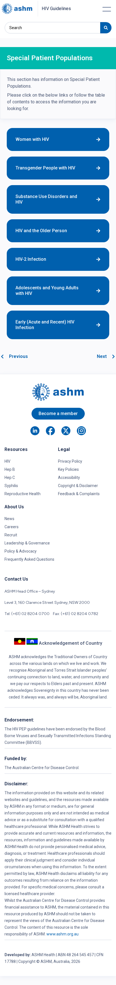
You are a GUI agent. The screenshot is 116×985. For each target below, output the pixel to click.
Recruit (11, 535)
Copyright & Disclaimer (78, 485)
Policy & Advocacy (21, 551)
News (9, 518)
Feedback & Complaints (79, 494)
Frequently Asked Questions (29, 559)
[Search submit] (105, 27)
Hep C (10, 477)
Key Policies (68, 469)
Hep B (10, 469)
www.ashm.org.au (62, 934)
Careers (12, 527)
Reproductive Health (23, 494)
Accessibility (69, 477)
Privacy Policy (70, 461)
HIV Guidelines (56, 8)
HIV (7, 461)
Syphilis (11, 485)
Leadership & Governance (27, 543)
